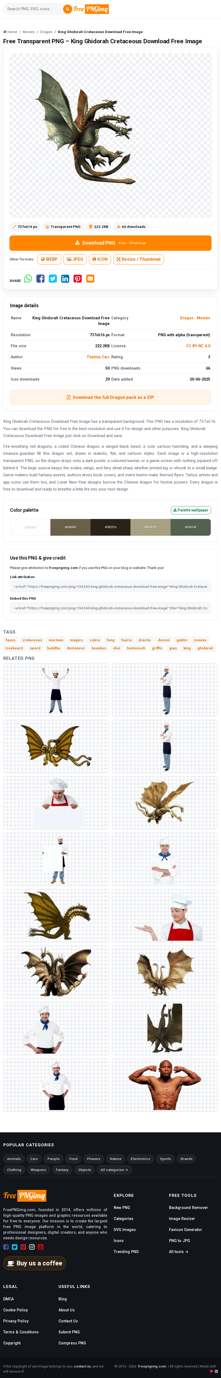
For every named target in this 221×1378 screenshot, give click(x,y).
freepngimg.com (152, 1366)
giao (173, 648)
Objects (84, 1170)
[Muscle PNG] (165, 1085)
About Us (66, 1310)
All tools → (178, 1252)
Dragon (187, 318)
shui (116, 648)
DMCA (8, 1299)
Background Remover (188, 1207)
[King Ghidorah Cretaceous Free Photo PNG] (56, 746)
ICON (102, 259)
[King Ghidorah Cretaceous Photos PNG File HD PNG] (165, 803)
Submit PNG (69, 1332)
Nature (115, 1159)
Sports (165, 1159)
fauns (10, 640)
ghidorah (205, 648)
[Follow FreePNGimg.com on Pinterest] (23, 1247)
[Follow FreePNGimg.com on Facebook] (6, 1247)
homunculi (136, 648)
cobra (95, 640)
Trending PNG (126, 1252)
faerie (126, 640)
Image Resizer (182, 1218)
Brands (186, 1159)
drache (145, 640)
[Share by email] (90, 281)
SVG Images (125, 1230)
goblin (182, 640)
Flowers (93, 1159)
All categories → (114, 1170)
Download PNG (114, 243)
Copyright (11, 1343)
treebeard (14, 648)
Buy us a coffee (39, 1263)
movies (200, 640)
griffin (157, 648)
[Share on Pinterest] (77, 281)
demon (164, 640)
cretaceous (32, 640)
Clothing (14, 1170)
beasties (99, 648)
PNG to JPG (179, 1241)
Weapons (38, 1170)
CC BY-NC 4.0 (198, 346)
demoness (76, 648)
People (53, 1159)
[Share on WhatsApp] (28, 281)
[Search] (67, 9)
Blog (62, 1299)
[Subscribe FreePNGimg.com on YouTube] (40, 1247)
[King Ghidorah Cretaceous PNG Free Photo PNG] (56, 972)
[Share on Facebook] (40, 281)
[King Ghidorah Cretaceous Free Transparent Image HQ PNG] (165, 972)
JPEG (77, 259)
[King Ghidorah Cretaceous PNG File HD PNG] (165, 1028)
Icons (119, 1241)
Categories (123, 1218)
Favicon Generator (185, 1230)
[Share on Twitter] (52, 281)
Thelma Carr (98, 357)
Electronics (140, 1159)
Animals (14, 1159)
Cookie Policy (15, 1310)
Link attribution (22, 577)
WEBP (51, 259)
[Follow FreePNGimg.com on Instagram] (32, 1247)
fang (111, 640)
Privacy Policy (16, 1321)
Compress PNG (72, 1343)
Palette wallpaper (193, 510)
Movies (203, 318)
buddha (53, 648)
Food (73, 1159)
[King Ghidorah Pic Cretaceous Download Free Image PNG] (56, 916)
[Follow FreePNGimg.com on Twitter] (15, 1247)
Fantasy (62, 1170)
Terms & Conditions (21, 1332)
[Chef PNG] (56, 690)
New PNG (122, 1207)
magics (76, 640)
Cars (34, 1159)
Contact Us (68, 1321)
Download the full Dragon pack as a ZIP (113, 397)
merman (56, 640)
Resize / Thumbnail (140, 259)
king (187, 648)
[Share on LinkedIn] (65, 281)
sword (35, 648)
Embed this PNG (23, 598)
